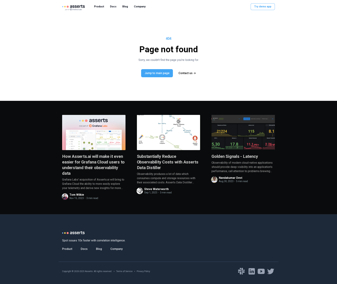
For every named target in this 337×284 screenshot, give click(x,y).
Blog (125, 6)
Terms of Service (124, 271)
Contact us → (187, 73)
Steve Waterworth (156, 189)
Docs (113, 6)
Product (99, 6)
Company (140, 6)
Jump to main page (157, 73)
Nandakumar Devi (230, 177)
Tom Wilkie (77, 194)
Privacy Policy (143, 271)
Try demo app (262, 6)
